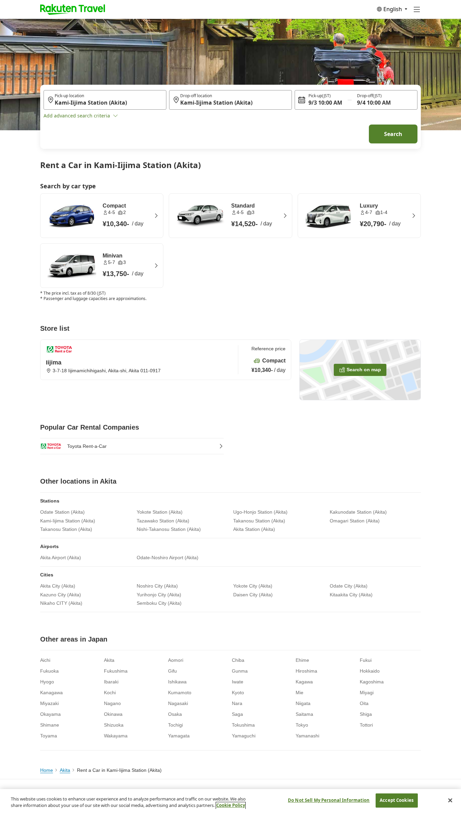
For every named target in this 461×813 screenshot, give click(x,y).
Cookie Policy (230, 806)
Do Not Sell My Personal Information (329, 800)
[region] (230, 801)
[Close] (450, 800)
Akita (65, 770)
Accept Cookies (396, 800)
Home (46, 770)
